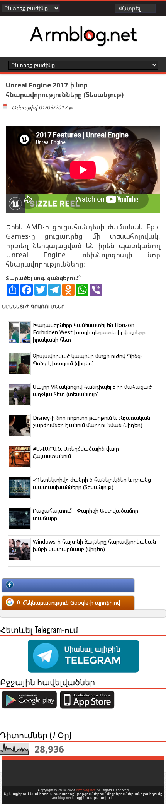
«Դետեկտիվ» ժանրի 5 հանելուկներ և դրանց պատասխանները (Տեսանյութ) (92, 483)
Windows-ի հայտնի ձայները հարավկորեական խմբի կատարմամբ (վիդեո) (94, 545)
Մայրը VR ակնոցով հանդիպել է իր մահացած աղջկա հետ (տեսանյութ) (92, 390)
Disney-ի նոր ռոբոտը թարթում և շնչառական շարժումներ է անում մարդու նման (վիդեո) (91, 421)
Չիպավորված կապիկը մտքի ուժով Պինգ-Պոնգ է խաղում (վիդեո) (88, 359)
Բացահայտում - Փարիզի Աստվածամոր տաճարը (85, 514)
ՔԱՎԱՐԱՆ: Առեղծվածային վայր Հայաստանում (76, 452)
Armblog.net (85, 790)
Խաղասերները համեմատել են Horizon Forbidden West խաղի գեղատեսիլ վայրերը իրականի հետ (89, 332)
